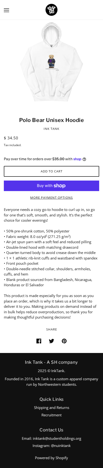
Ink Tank (51, 129)
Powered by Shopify (51, 457)
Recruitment (51, 415)
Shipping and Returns (51, 407)
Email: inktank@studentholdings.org (51, 438)
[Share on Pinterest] (64, 340)
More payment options (51, 197)
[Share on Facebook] (39, 340)
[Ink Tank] (51, 9)
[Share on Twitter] (51, 340)
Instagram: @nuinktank (52, 445)
